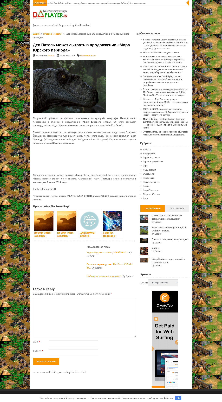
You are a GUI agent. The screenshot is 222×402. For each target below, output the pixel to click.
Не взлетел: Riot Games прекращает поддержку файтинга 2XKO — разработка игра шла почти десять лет (165, 102)
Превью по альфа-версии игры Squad (170, 239)
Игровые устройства (153, 161)
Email (38, 351)
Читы (145, 198)
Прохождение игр (151, 182)
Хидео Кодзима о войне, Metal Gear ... (108, 252)
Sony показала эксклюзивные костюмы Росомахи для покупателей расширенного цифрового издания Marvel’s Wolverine (163, 59)
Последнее (177, 208)
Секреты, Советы (151, 194)
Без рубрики (149, 153)
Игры (145, 166)
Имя (36, 342)
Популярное (152, 208)
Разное (146, 186)
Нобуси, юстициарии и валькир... (105, 276)
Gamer (51, 55)
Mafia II (155, 248)
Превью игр (148, 178)
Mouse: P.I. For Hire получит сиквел (161, 52)
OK (178, 398)
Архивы (144, 282)
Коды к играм (149, 170)
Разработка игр (150, 190)
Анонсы (146, 149)
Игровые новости (52, 33)
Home (36, 33)
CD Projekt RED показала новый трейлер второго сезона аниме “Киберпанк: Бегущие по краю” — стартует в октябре (165, 112)
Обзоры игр (148, 174)
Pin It (18, 51)
